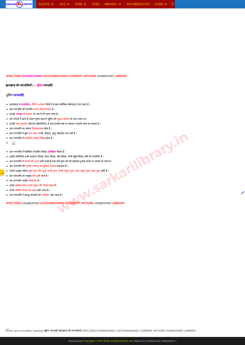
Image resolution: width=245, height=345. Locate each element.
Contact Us (153, 340)
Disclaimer (168, 340)
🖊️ (242, 193)
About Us (139, 340)
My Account (75, 340)
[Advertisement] (120, 42)
